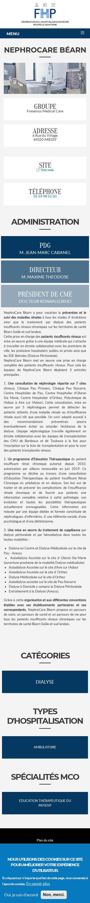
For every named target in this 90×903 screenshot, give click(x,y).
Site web (47, 170)
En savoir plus (38, 883)
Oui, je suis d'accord (21, 895)
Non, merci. (53, 895)
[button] (10, 78)
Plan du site (45, 840)
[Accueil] (45, 13)
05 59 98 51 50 (45, 196)
